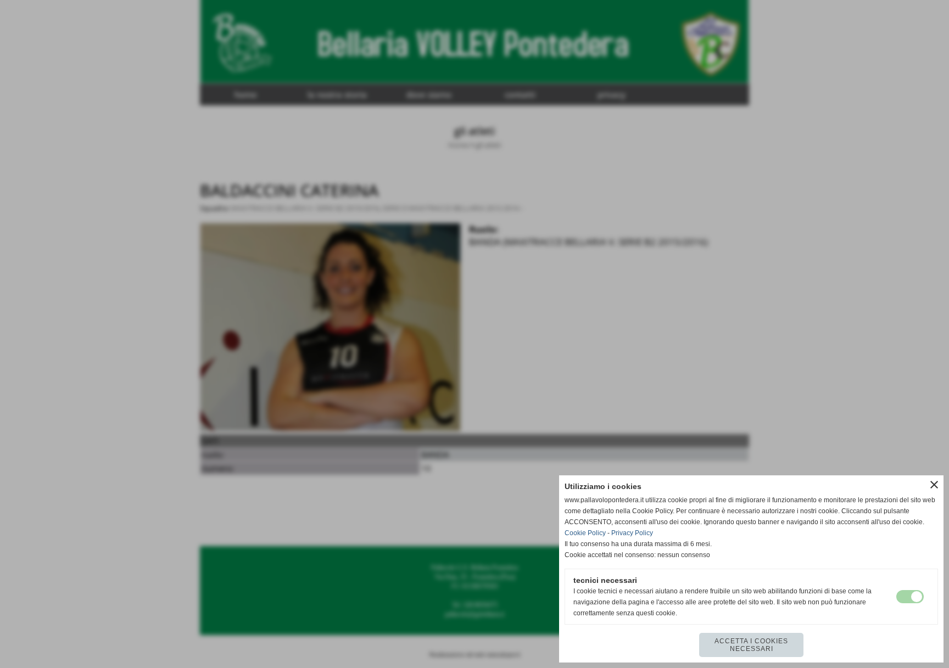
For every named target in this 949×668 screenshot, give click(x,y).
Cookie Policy (585, 533)
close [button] (934, 484)
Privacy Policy (632, 533)
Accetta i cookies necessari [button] (751, 645)
